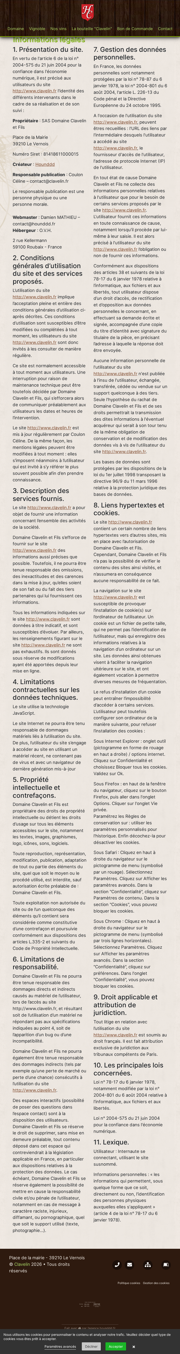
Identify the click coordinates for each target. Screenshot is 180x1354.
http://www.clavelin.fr (34, 90)
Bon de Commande (135, 28)
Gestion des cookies (156, 1283)
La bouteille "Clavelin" (92, 28)
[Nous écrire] (129, 1265)
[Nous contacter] (117, 1265)
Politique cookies (129, 1283)
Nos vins (58, 28)
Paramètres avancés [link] (60, 1346)
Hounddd (45, 164)
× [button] (133, 1346)
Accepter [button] (116, 1346)
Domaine (16, 28)
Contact (165, 28)
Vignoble (37, 28)
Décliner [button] (91, 1346)
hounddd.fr (108, 1328)
